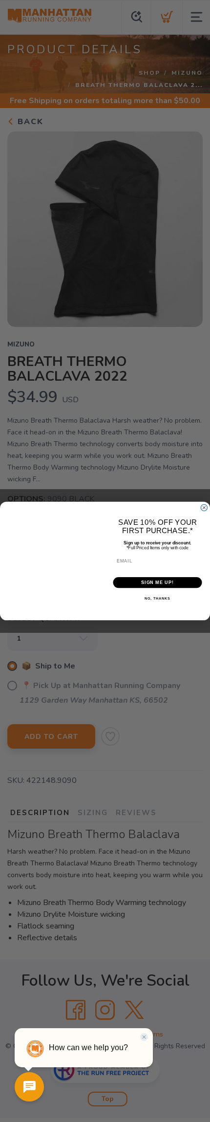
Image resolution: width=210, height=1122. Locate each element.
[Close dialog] (204, 507)
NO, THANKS (157, 599)
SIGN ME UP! (157, 582)
